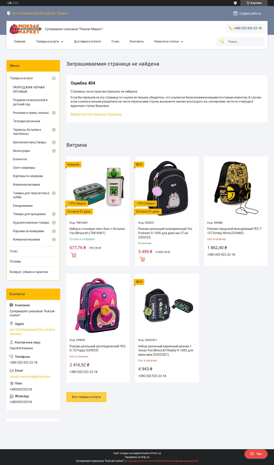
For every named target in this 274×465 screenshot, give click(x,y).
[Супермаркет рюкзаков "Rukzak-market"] (26, 29)
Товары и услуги (47, 41)
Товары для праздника (29, 214)
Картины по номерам (28, 176)
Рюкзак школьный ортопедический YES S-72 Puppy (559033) (97, 348)
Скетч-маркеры (24, 167)
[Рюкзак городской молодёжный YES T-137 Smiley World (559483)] (235, 188)
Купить (74, 255)
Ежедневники (23, 205)
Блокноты (20, 159)
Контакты (137, 41)
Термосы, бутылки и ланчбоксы (27, 132)
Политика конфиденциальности (178, 460)
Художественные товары (31, 222)
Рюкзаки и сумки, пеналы (31, 112)
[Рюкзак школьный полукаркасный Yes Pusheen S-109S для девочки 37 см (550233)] (166, 188)
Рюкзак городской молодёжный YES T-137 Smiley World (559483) (234, 231)
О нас (115, 41)
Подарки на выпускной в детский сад (30, 102)
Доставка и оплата (87, 41)
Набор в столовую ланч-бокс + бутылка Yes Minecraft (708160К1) (97, 231)
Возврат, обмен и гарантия (29, 272)
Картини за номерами (28, 231)
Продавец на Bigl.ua (137, 457)
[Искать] (222, 41)
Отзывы (15, 261)
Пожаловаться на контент (142, 460)
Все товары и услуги (86, 397)
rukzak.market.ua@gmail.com (30, 376)
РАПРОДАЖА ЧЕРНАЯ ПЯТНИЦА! (29, 89)
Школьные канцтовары (29, 142)
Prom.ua (156, 453)
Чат (259, 454)
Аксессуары (21, 151)
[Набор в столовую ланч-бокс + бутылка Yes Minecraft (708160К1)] (98, 188)
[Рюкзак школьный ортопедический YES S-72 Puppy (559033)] (98, 305)
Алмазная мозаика (26, 184)
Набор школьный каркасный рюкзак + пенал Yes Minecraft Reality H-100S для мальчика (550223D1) (165, 350)
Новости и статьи (166, 41)
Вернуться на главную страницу (96, 114)
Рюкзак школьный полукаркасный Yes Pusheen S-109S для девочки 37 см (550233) (165, 233)
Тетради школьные (26, 121)
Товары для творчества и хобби (31, 195)
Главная (19, 41)
